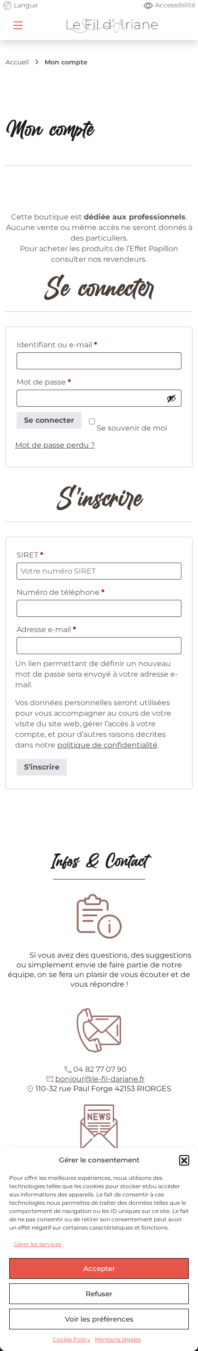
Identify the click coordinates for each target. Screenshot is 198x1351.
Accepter (99, 1268)
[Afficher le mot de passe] (171, 398)
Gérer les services (37, 1244)
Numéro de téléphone (61, 592)
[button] (184, 1160)
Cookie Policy (71, 1339)
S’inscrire (41, 767)
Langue (25, 5)
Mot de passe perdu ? (55, 445)
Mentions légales (118, 1339)
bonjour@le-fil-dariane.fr (100, 1079)
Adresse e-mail (66, 629)
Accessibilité (175, 5)
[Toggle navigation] (18, 25)
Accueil (17, 62)
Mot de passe (64, 381)
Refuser (99, 1293)
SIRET (30, 555)
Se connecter (49, 420)
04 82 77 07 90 (100, 1069)
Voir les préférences (99, 1319)
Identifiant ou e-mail (77, 344)
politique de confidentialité (107, 745)
